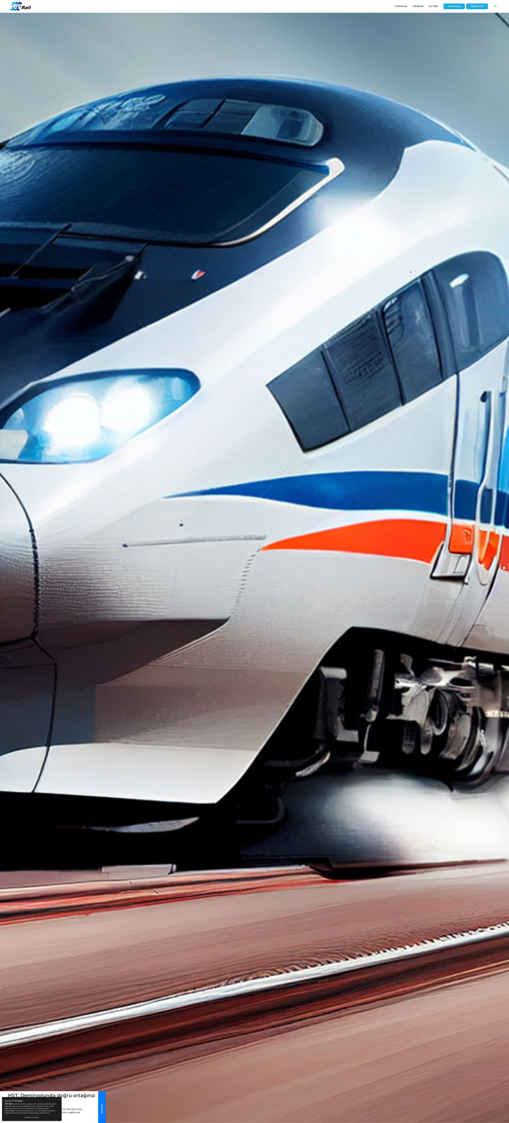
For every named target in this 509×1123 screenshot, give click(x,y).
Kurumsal (401, 6)
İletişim (433, 6)
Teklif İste (477, 6)
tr (495, 6)
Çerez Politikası (29, 1113)
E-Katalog (454, 6)
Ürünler (418, 6)
